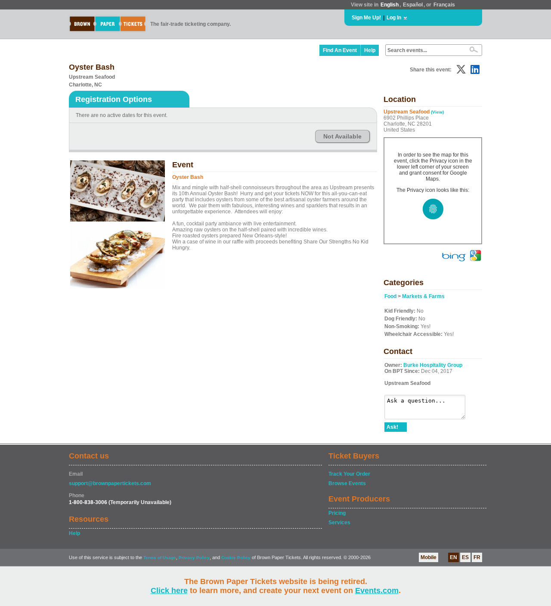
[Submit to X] (461, 69)
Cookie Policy (236, 557)
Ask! (392, 427)
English (390, 5)
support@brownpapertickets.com (110, 483)
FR (477, 557)
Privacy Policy (194, 557)
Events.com (377, 590)
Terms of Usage (159, 557)
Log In (394, 18)
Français (444, 5)
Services (339, 523)
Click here (169, 590)
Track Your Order (349, 474)
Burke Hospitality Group (432, 365)
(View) (437, 112)
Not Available (342, 136)
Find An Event (340, 50)
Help (369, 50)
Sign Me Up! (366, 18)
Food (390, 296)
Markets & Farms (423, 296)
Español (413, 5)
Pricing (337, 513)
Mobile (428, 557)
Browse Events (347, 483)
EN (453, 557)
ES (465, 557)
